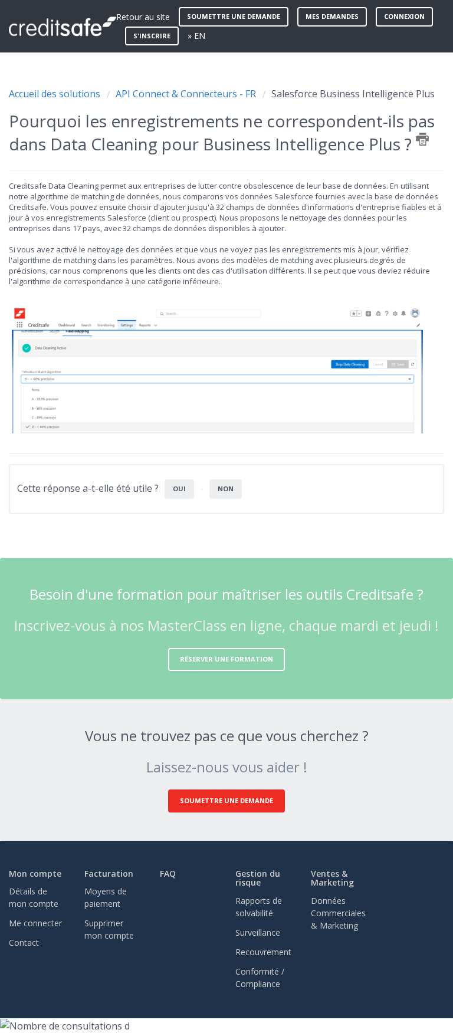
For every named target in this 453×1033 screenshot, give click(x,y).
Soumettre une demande (233, 16)
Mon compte (35, 873)
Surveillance (257, 932)
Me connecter (35, 923)
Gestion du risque (257, 878)
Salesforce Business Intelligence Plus (353, 93)
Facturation (108, 873)
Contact (24, 942)
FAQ (168, 873)
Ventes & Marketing (332, 878)
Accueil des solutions (56, 93)
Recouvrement (263, 952)
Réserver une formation (226, 658)
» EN (196, 35)
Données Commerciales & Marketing (338, 913)
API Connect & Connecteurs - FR (186, 93)
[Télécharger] (204, 516)
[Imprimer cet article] (422, 139)
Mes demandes (332, 16)
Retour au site (143, 16)
